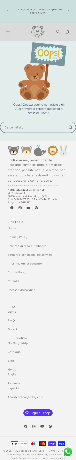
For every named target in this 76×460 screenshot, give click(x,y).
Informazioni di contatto (25, 263)
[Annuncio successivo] (69, 11)
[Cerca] (70, 127)
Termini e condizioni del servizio (30, 254)
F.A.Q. (11, 320)
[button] (8, 31)
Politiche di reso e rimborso (27, 246)
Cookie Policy (17, 272)
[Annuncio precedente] (7, 11)
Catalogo (11, 352)
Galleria (11, 329)
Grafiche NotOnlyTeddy (11, 340)
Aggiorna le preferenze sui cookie (46, 458)
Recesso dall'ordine (21, 290)
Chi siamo (11, 309)
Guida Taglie (11, 372)
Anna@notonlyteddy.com (11, 397)
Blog (11, 360)
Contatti (13, 281)
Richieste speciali (11, 386)
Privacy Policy (17, 237)
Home (12, 228)
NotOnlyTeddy (21, 450)
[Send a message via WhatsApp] (68, 452)
